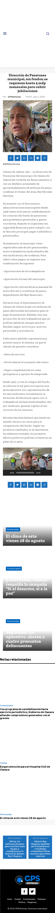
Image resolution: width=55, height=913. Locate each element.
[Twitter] (17, 158)
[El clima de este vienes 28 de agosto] (27, 521)
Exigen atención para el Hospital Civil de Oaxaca (25, 768)
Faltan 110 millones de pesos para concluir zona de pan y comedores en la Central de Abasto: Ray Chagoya (15, 848)
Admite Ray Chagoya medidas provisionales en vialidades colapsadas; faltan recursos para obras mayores (40, 848)
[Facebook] (11, 158)
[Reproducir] (6, 472)
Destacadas (13, 529)
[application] (27, 462)
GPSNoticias (14, 97)
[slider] (25, 472)
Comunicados (14, 568)
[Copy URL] (44, 158)
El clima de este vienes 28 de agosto (23, 818)
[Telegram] (38, 158)
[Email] (31, 158)
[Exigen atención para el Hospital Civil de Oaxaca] (27, 742)
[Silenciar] (43, 472)
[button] (27, 462)
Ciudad (3, 763)
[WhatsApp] (24, 158)
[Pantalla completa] (48, 472)
